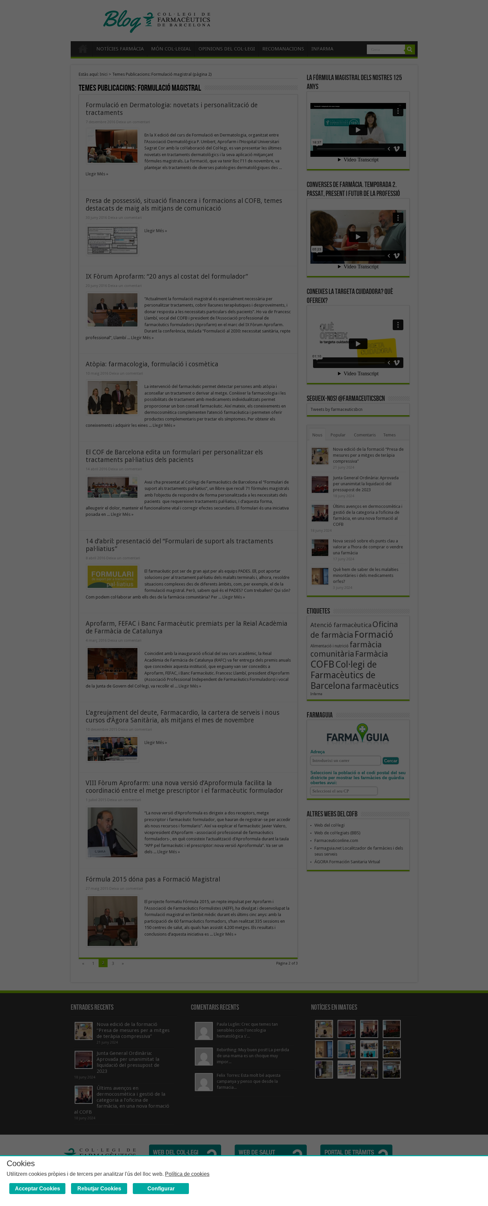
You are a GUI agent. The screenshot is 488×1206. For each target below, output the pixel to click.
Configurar (161, 1188)
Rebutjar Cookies (99, 1188)
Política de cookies (187, 1174)
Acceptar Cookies (37, 1188)
